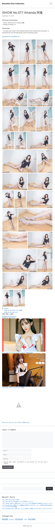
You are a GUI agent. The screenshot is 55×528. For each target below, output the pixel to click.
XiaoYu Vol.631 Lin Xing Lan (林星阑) (13, 387)
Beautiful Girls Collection (13, 4)
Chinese (6, 308)
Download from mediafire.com (11, 36)
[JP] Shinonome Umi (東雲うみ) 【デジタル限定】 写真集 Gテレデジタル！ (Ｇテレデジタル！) (27, 508)
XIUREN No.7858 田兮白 (8, 317)
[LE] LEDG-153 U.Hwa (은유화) (11, 499)
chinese (19, 519)
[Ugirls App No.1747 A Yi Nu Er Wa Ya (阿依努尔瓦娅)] (23, 351)
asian (5, 519)
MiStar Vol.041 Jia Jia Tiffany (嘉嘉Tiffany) (16, 422)
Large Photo (6, 64)
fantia (25, 519)
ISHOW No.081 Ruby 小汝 (11, 312)
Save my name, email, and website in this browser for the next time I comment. (26, 462)
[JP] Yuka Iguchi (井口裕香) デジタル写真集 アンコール (17, 501)
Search (49, 488)
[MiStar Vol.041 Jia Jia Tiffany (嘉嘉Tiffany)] (18, 421)
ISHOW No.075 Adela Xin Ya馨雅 (13, 310)
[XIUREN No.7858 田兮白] (9, 316)
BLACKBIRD (11, 519)
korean (32, 519)
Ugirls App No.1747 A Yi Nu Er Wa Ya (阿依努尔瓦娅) (17, 352)
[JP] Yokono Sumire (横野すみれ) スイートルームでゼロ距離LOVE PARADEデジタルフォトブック (27, 503)
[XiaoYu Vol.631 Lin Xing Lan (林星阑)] (23, 386)
